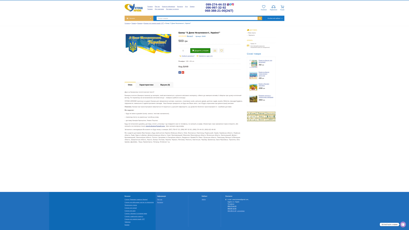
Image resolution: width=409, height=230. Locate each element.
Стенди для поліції (131, 208)
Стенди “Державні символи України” (136, 199)
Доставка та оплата (172, 9)
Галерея (150, 9)
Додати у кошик (202, 51)
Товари (133, 23)
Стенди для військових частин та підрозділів (139, 202)
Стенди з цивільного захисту (134, 216)
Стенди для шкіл (130, 211)
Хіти (186, 6)
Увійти (204, 199)
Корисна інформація (168, 6)
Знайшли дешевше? (188, 56)
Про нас (157, 6)
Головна (150, 6)
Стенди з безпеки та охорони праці (136, 213)
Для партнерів (159, 9)
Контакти (180, 6)
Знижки (192, 6)
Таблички (127, 222)
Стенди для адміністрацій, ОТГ (135, 219)
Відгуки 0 (190, 36)
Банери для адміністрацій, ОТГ (154, 23)
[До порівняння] (214, 50)
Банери (140, 23)
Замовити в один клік (206, 56)
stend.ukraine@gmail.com (155, 126)
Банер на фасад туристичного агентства (264, 73)
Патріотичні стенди (131, 205)
